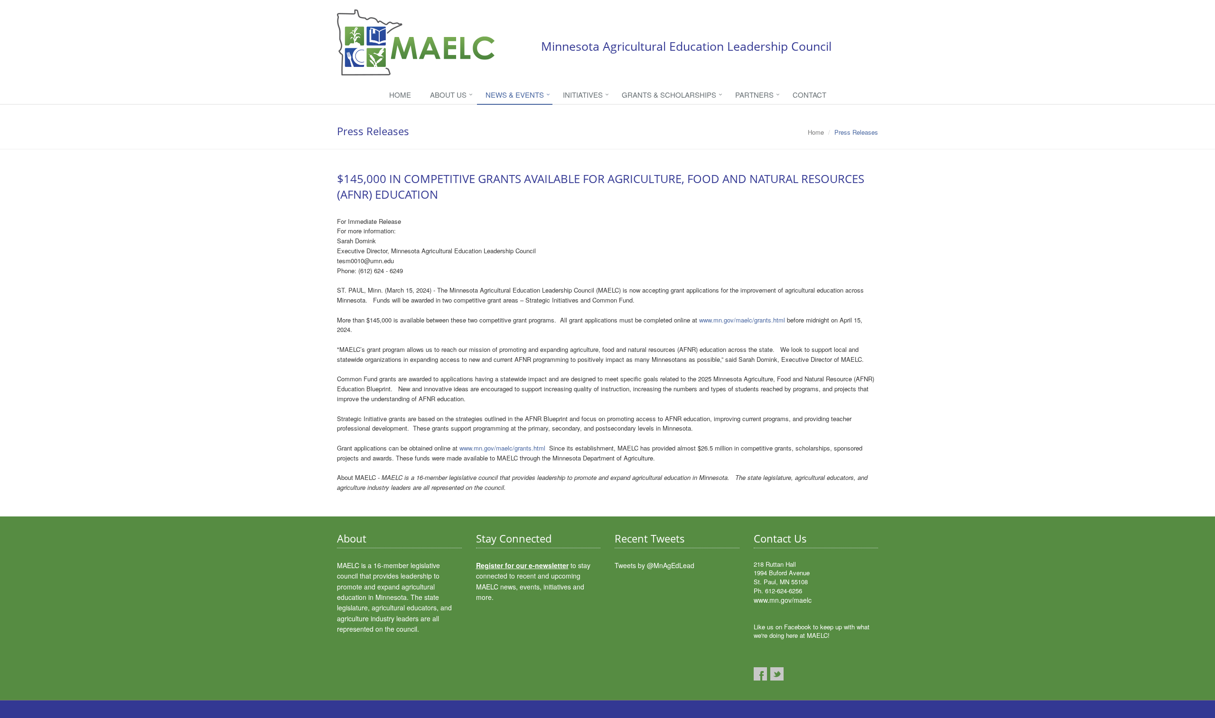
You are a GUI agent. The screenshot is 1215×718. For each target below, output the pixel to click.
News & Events (515, 95)
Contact (809, 95)
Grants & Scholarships (669, 95)
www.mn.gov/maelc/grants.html (742, 319)
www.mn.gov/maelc (783, 600)
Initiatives (583, 95)
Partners (754, 95)
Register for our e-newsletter (522, 565)
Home (400, 95)
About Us (448, 95)
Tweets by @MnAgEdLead (654, 565)
